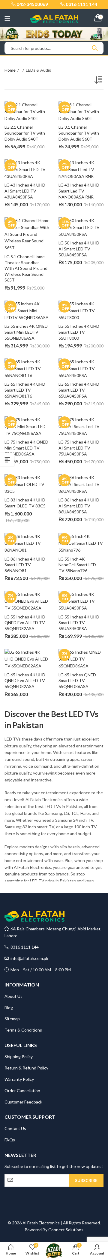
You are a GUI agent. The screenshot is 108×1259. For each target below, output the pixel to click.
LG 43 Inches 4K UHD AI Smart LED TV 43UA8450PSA (25, 190)
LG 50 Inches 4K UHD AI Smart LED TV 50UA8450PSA (79, 248)
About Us (13, 996)
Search (95, 48)
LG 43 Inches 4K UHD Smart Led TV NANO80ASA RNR (79, 190)
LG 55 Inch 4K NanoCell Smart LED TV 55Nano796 (77, 564)
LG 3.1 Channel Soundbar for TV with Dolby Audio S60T (79, 132)
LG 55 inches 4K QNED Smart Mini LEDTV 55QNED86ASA (26, 332)
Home (10, 70)
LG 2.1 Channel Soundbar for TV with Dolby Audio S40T (25, 132)
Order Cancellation (22, 1090)
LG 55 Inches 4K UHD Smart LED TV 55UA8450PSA (79, 622)
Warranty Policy (19, 1079)
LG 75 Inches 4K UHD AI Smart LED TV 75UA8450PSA (79, 447)
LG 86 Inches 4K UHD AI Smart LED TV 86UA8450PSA (79, 505)
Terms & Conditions (23, 1029)
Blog (8, 1007)
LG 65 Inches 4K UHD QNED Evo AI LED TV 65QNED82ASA (25, 680)
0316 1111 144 (24, 946)
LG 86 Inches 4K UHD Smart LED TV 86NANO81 (25, 564)
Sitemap (12, 1018)
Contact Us (15, 1128)
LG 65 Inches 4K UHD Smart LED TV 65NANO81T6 (25, 389)
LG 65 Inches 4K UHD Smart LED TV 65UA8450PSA (79, 389)
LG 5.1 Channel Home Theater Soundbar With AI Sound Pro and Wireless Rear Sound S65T (26, 268)
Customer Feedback (23, 1101)
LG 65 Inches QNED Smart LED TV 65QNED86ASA (77, 680)
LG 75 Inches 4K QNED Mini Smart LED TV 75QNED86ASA (26, 447)
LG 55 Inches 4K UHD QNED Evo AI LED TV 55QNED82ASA (25, 622)
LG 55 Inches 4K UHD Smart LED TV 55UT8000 (79, 332)
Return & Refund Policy (26, 1067)
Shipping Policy (18, 1056)
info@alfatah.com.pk (28, 958)
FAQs (9, 1139)
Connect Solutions (65, 1229)
